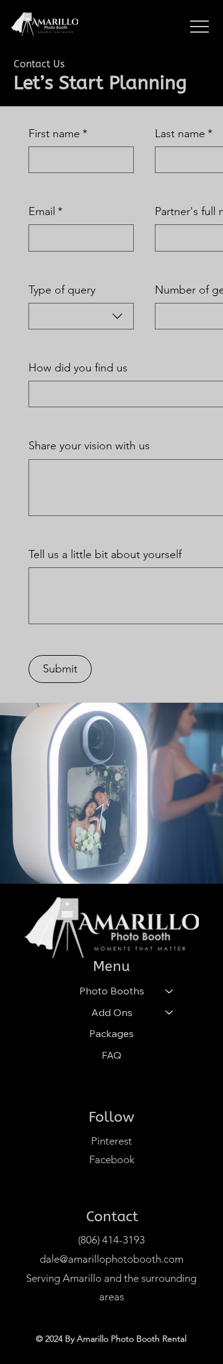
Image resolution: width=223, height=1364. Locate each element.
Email (45, 211)
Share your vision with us (89, 445)
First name (57, 133)
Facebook (111, 1159)
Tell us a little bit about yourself (104, 554)
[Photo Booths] (169, 990)
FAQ (111, 1055)
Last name (183, 133)
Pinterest (111, 1141)
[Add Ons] (169, 1012)
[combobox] (81, 316)
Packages (111, 1033)
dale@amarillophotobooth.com (111, 1259)
